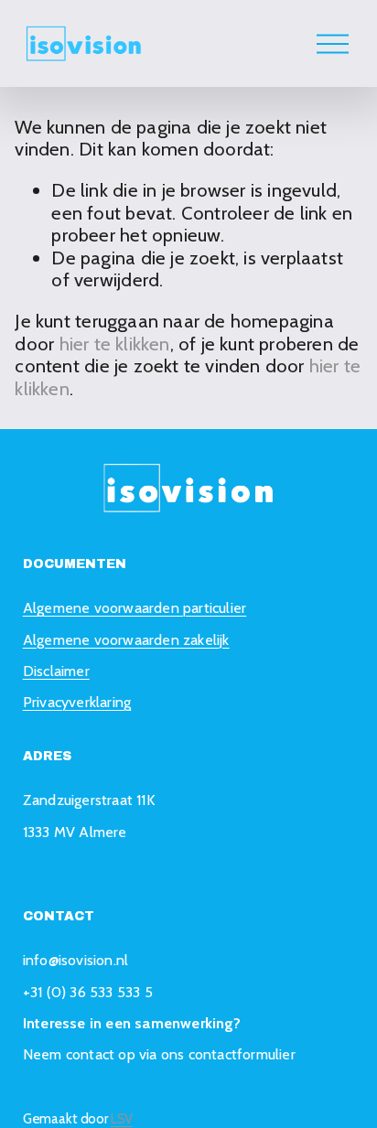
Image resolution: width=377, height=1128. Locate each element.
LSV (122, 1119)
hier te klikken (114, 343)
